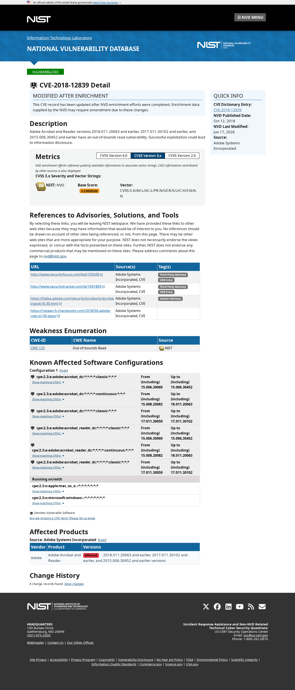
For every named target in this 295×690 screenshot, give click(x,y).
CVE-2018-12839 (228, 109)
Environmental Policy (212, 660)
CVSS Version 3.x (147, 155)
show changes (74, 584)
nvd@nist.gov (54, 256)
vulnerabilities (45, 72)
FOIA (189, 660)
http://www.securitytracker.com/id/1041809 (65, 286)
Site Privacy (38, 660)
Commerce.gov (151, 664)
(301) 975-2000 (39, 635)
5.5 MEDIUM (89, 191)
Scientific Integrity (244, 660)
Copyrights (107, 660)
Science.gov (173, 664)
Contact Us (55, 642)
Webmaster (35, 642)
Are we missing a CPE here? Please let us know (62, 518)
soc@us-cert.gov (256, 635)
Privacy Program (83, 660)
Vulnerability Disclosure (135, 660)
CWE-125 (37, 348)
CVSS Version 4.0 (113, 155)
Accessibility (59, 660)
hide (64, 371)
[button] (250, 17)
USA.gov (192, 664)
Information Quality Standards (114, 664)
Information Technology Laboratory (59, 37)
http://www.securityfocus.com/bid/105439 (64, 274)
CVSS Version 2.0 (182, 155)
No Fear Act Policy (170, 660)
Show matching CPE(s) (47, 382)
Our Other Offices (80, 642)
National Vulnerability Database (83, 49)
